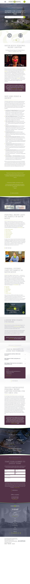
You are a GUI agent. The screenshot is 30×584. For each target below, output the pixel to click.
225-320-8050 (15, 509)
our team (18, 78)
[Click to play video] (15, 256)
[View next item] (16, 40)
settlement (20, 450)
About (15, 522)
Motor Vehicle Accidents (9, 229)
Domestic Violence (8, 293)
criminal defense (16, 284)
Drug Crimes (7, 286)
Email (16, 472)
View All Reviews (15, 193)
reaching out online (11, 444)
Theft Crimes (7, 287)
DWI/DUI (6, 291)
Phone (6, 472)
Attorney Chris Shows (17, 326)
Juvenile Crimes (7, 290)
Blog (15, 527)
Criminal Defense (15, 525)
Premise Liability (8, 235)
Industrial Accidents (8, 234)
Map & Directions (15, 499)
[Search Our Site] (24, 17)
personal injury (20, 227)
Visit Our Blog (15, 380)
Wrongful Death (7, 237)
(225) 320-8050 (20, 337)
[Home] (15, 2)
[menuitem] (5, 543)
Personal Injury (15, 523)
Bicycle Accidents (8, 230)
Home (15, 520)
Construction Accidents (8, 233)
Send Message (15, 490)
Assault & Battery (8, 289)
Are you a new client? (7, 475)
